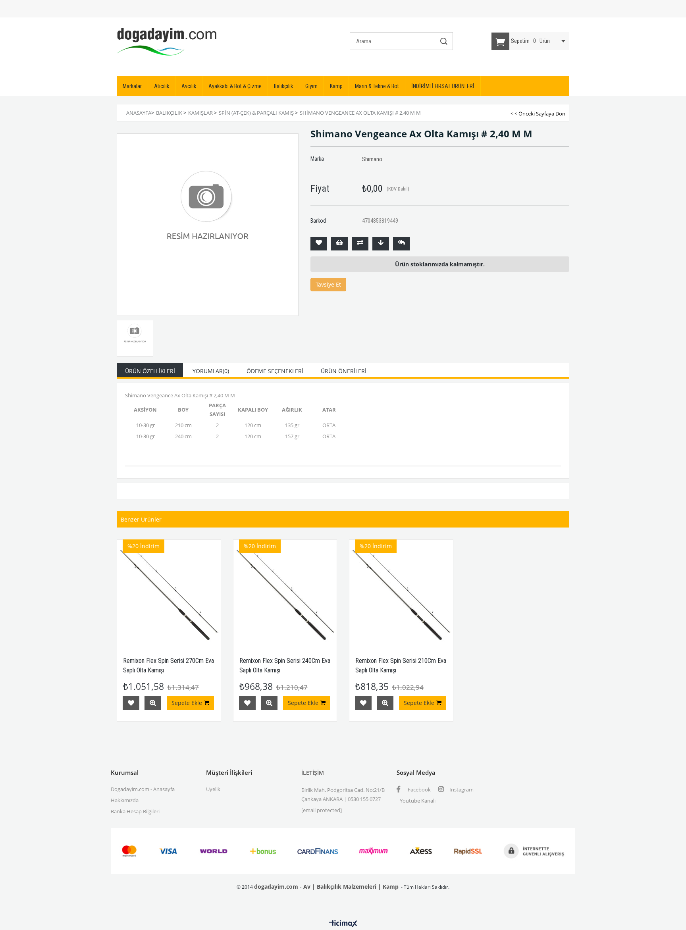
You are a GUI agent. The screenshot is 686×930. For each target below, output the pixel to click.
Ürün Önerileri (343, 371)
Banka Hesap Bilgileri (135, 811)
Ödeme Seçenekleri (275, 371)
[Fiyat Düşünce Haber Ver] (380, 243)
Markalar (132, 86)
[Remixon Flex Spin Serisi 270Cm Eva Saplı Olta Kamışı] (169, 591)
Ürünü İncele (153, 703)
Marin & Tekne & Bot (377, 86)
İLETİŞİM (312, 772)
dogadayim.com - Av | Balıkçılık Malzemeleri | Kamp (326, 886)
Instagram (461, 789)
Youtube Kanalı (417, 800)
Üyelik (213, 789)
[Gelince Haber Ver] (401, 243)
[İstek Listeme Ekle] (339, 243)
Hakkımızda (125, 800)
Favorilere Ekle (131, 703)
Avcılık (188, 86)
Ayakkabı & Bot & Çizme (235, 86)
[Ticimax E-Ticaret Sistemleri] (343, 924)
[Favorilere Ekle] (318, 243)
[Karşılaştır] (360, 243)
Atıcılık (161, 86)
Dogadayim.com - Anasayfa (143, 789)
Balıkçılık (283, 86)
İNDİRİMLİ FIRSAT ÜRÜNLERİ (442, 86)
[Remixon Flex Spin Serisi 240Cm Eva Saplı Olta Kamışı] (285, 591)
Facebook (419, 789)
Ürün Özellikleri (150, 371)
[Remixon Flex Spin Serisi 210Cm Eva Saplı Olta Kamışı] (401, 591)
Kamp (336, 86)
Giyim (311, 86)
